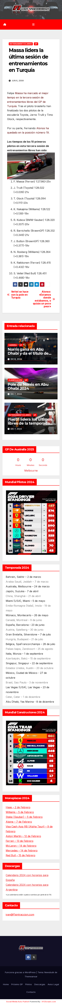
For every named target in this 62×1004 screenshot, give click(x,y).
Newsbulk (49, 972)
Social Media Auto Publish (17, 1001)
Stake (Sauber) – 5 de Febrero (24, 817)
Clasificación (15, 380)
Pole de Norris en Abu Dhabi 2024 (28, 386)
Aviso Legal (53, 984)
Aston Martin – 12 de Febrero (23, 836)
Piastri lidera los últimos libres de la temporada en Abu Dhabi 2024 (30, 423)
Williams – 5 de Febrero (20, 812)
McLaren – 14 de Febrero (21, 845)
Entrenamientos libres (21, 44)
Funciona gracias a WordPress (20, 972)
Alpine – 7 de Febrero (19, 821)
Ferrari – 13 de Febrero (19, 841)
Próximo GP (17, 984)
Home (6, 984)
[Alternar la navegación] (33, 24)
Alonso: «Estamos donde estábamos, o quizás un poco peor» (42, 299)
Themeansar (31, 976)
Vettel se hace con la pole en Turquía (19, 294)
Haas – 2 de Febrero (18, 807)
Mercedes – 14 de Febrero (22, 850)
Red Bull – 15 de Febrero (20, 855)
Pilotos (28, 984)
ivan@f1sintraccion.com (20, 914)
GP (36, 44)
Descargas (39, 984)
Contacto (31, 992)
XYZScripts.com (49, 1001)
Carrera (13, 345)
